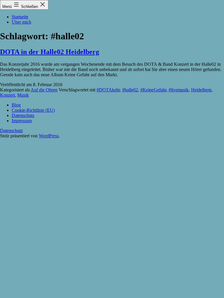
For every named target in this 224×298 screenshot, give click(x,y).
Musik (23, 95)
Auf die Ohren (44, 89)
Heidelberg (201, 89)
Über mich (21, 21)
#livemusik (179, 89)
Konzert (7, 95)
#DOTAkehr (108, 89)
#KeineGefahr (153, 89)
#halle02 (130, 89)
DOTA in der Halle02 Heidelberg (49, 52)
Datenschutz (11, 130)
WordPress (49, 135)
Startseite (20, 16)
